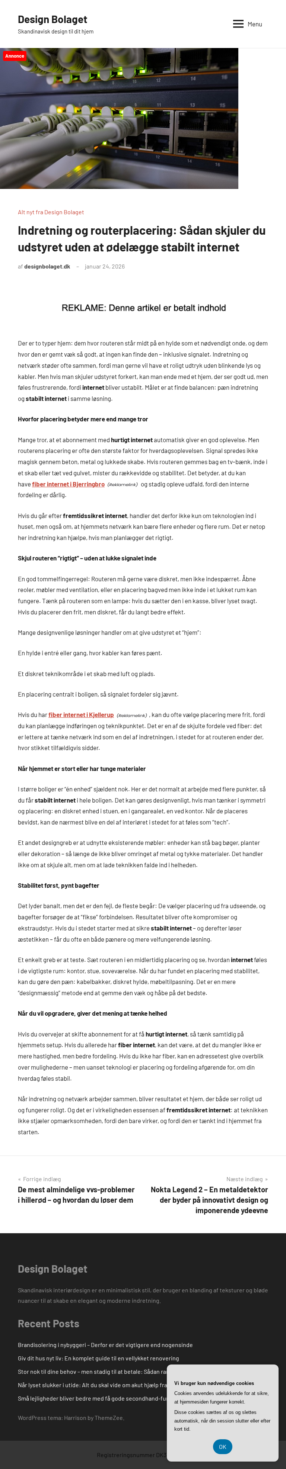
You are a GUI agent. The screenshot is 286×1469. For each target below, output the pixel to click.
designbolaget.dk (47, 266)
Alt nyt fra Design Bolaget (51, 211)
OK (222, 1446)
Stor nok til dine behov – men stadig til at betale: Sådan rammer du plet (109, 1371)
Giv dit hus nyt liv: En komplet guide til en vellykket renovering (98, 1358)
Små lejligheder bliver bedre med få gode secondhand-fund (95, 1398)
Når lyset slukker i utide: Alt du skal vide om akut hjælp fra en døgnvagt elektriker (123, 1384)
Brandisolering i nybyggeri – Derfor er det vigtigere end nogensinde (105, 1344)
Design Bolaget (53, 19)
